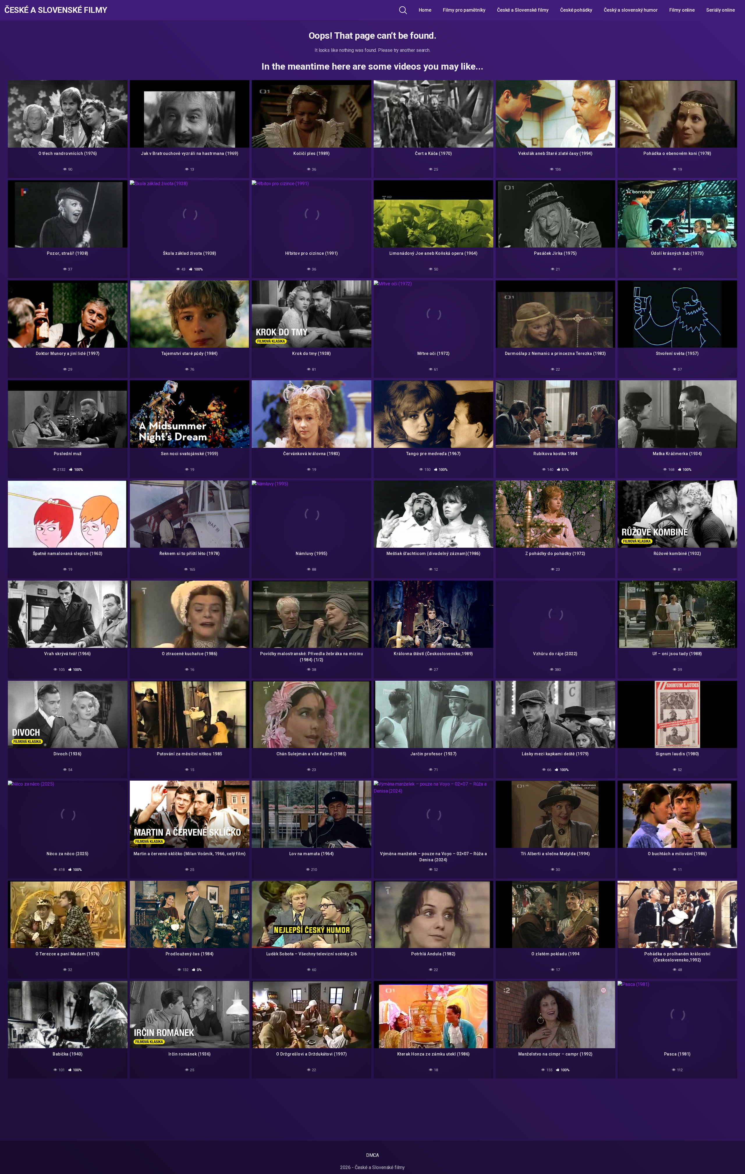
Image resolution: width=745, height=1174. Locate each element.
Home (425, 10)
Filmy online (682, 10)
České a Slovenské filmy (55, 10)
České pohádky (576, 10)
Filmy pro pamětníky (464, 10)
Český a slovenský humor (631, 10)
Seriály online (720, 10)
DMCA (372, 1155)
